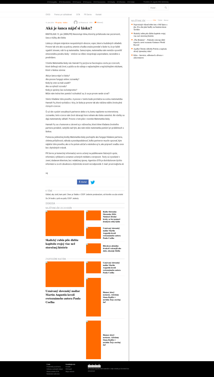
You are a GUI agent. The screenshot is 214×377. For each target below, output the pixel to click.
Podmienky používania (54, 367)
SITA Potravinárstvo (99, 2)
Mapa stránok (70, 371)
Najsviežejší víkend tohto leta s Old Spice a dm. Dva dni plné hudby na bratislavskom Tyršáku (150, 27)
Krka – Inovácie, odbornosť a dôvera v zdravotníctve (148, 56)
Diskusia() (99, 22)
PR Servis (88, 14)
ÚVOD (48, 14)
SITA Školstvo (121, 2)
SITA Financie (77, 2)
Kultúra (65, 23)
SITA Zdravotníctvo (65, 2)
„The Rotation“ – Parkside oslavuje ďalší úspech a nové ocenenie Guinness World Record (149, 42)
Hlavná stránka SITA (53, 371)
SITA (78, 14)
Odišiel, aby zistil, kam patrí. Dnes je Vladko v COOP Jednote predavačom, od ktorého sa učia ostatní (84, 194)
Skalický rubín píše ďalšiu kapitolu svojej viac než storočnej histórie (149, 34)
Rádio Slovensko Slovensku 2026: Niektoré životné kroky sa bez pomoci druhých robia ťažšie (111, 216)
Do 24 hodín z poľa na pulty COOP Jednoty (62, 198)
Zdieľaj (53, 8)
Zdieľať (83, 182)
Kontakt (99, 14)
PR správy (58, 23)
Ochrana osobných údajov (55, 369)
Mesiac (166, 20)
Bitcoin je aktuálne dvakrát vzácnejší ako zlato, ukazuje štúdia (112, 248)
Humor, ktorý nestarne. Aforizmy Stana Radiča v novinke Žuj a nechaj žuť (111, 297)
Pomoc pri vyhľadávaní (63, 14)
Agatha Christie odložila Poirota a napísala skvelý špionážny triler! (150, 50)
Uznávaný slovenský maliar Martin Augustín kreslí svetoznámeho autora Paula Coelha (112, 233)
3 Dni (154, 20)
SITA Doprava (87, 2)
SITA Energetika (52, 2)
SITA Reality (111, 2)
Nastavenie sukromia (53, 374)
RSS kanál (69, 369)
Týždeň (160, 20)
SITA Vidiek (130, 2)
